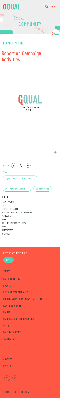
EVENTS (7, 366)
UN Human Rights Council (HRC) (17, 188)
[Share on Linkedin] (28, 165)
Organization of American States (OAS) (20, 178)
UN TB (4, 226)
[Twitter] (7, 378)
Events (5, 205)
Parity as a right (8, 216)
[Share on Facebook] (13, 165)
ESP (53, 7)
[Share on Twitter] (21, 165)
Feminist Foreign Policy (11, 209)
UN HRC (4, 219)
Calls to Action (8, 201)
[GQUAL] (12, 7)
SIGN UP (8, 259)
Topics (5, 197)
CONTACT (7, 359)
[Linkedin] (15, 378)
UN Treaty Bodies (42, 188)
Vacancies (6, 233)
